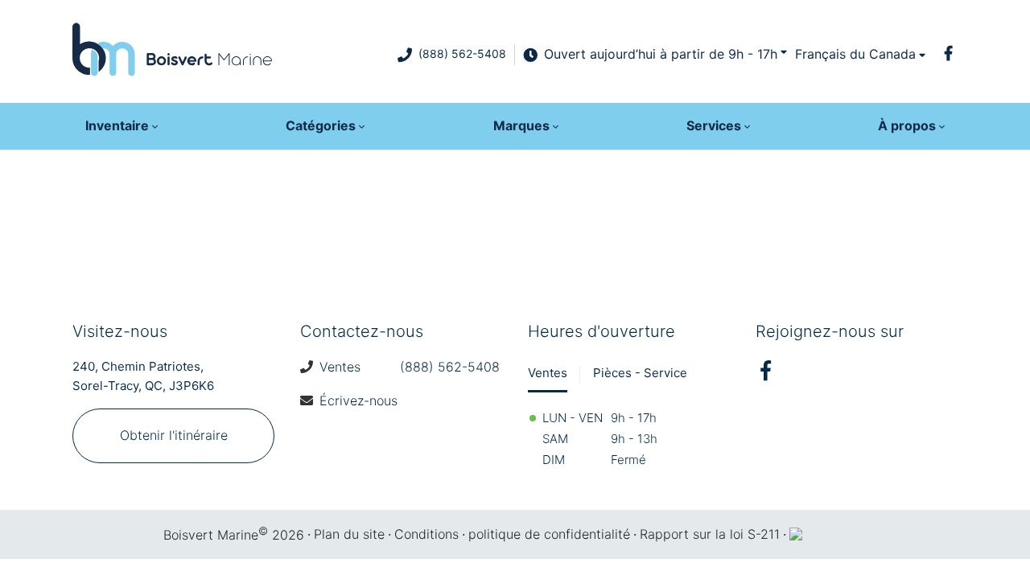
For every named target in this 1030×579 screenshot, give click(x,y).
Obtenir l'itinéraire (174, 435)
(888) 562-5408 (462, 53)
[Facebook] (948, 53)
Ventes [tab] (547, 372)
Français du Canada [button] (855, 54)
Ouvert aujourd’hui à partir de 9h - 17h (660, 54)
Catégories (321, 125)
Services (713, 125)
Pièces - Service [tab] (640, 372)
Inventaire (117, 125)
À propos (907, 125)
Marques (521, 125)
